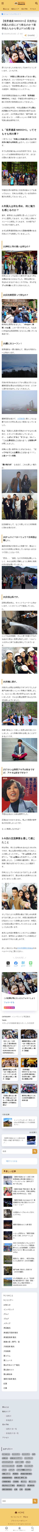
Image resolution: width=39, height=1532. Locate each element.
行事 (5, 1388)
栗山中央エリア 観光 (12, 1365)
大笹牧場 (20, 419)
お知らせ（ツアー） (16, 1458)
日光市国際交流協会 (25, 948)
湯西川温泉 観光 (10, 1379)
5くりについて (16, 1517)
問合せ (25, 1517)
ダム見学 (19, 1466)
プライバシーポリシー (19, 1521)
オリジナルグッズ (7, 1462)
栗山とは (6, 9)
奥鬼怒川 (9, 1420)
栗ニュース (8, 1360)
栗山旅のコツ (9, 1370)
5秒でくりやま (11, 1161)
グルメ (6, 1314)
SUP (33, 1454)
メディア (7, 1323)
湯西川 (8, 1416)
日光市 (31, 1023)
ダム (5, 1023)
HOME (20, 1512)
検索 (32, 1530)
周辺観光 (27, 1017)
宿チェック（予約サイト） (19, 1530)
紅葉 (5, 1384)
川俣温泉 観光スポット (18, 1023)
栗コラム (7, 1356)
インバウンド (17, 1017)
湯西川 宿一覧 (11, 1429)
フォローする (9, 1002)
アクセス (33, 9)
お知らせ (7, 1305)
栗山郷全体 (8, 1374)
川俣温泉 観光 (9, 1346)
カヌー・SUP (19, 1462)
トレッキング (28, 1466)
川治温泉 (7, 1351)
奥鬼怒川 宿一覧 (12, 1433)
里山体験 (27, 1489)
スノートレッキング (8, 1466)
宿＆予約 (24, 9)
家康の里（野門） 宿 (12, 1342)
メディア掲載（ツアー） (24, 1470)
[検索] (34, 1151)
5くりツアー (8, 1300)
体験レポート (6, 1474)
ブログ (6, 1319)
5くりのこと (8, 1295)
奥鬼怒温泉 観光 (10, 1337)
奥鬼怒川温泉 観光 (11, 1333)
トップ (6, 1530)
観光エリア (15, 9)
